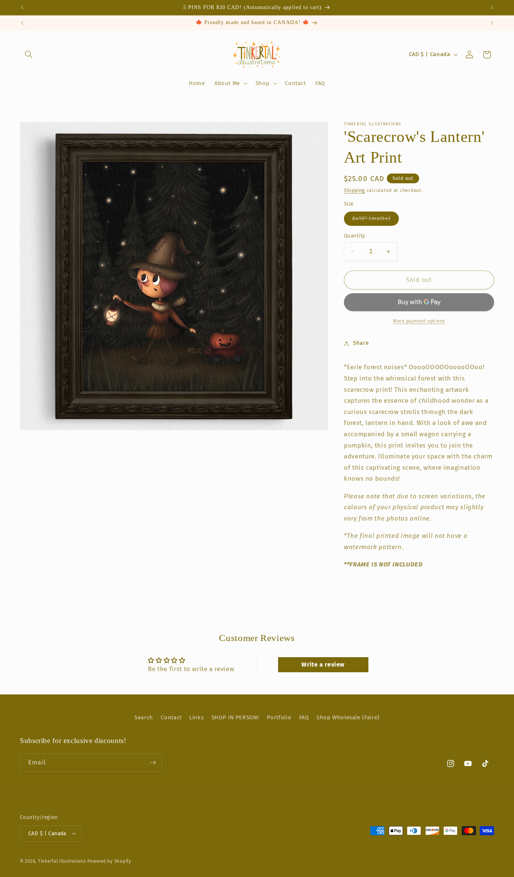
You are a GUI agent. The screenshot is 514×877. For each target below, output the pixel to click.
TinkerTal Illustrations (62, 860)
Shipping (354, 190)
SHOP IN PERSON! (235, 717)
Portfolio (279, 717)
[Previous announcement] (22, 7)
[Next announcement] (492, 7)
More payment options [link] (419, 321)
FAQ (304, 717)
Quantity (354, 236)
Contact (171, 717)
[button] (28, 54)
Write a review (323, 664)
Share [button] (361, 343)
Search (143, 717)
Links (196, 717)
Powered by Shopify (109, 860)
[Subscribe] (153, 763)
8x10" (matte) (375, 220)
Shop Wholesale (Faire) (348, 717)
